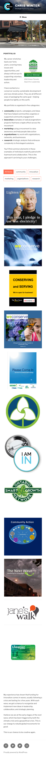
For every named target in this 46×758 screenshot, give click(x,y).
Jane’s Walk (23, 612)
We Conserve (23, 240)
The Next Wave (23, 571)
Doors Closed (23, 363)
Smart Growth (23, 489)
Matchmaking (23, 281)
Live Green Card (23, 653)
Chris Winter (27, 5)
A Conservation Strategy (23, 322)
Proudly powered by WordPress (15, 752)
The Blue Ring (23, 446)
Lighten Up (23, 199)
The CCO (23, 404)
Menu (24, 17)
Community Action (23, 530)
